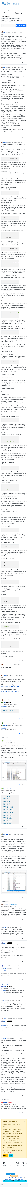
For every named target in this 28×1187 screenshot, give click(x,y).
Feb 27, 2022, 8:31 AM (11, 945)
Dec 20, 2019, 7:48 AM (11, 742)
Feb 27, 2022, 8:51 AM (11, 1023)
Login (10, 1155)
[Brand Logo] (10, 3)
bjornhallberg (6, 904)
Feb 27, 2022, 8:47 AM (16, 968)
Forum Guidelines (19, 1177)
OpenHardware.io (5, 16)
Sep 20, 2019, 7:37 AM (16, 32)
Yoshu (4, 927)
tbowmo (5, 943)
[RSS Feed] (22, 21)
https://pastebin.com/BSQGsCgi (10, 686)
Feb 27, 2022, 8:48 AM (11, 988)
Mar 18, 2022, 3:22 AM (16, 1038)
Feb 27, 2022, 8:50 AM (16, 1000)
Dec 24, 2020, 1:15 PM (11, 906)
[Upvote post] (19, 63)
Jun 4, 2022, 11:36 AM (11, 1104)
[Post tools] (25, 63)
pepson (5, 32)
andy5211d (5, 834)
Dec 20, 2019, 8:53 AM (11, 790)
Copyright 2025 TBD (8, 1177)
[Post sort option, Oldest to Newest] (3, 25)
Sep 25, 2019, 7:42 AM (16, 675)
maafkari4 (5, 1102)
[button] (2, 1184)
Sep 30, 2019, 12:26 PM (11, 704)
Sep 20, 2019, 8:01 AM (16, 67)
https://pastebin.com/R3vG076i (10, 691)
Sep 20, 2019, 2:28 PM (16, 142)
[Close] (25, 1121)
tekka (4, 702)
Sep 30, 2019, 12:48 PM (16, 725)
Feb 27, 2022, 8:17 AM (16, 927)
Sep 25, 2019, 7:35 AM (16, 664)
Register (5, 1155)
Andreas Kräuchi (7, 740)
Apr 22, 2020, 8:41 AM (18, 834)
